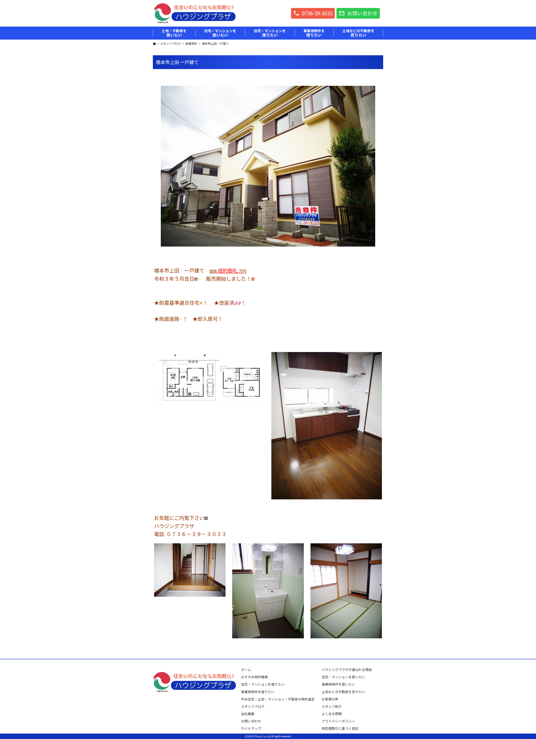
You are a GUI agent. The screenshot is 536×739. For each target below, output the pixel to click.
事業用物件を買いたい (338, 684)
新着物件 (191, 43)
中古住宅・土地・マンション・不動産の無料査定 (279, 699)
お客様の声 (330, 699)
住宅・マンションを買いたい (343, 676)
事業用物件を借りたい (257, 691)
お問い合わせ (251, 721)
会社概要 (247, 713)
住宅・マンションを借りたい (263, 684)
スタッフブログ (170, 43)
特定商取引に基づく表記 (340, 728)
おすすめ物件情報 (254, 676)
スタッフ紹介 (332, 706)
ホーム (246, 669)
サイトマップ (251, 728)
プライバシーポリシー (338, 721)
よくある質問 (332, 713)
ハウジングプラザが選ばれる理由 (347, 669)
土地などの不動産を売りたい (343, 691)
